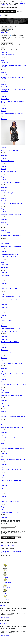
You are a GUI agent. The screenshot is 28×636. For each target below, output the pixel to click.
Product (11, 29)
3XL (4, 49)
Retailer (5, 29)
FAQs (10, 551)
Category (3, 34)
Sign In (2, 15)
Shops (13, 545)
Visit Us (9, 545)
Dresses (13, 35)
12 (12, 44)
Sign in (2, 562)
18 (3, 44)
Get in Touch (4, 551)
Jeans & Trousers (12, 37)
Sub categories (5, 35)
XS (22, 49)
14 (9, 44)
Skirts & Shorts (5, 38)
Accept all (3, 7)
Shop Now (4, 60)
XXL (8, 49)
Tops (12, 38)
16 (6, 44)
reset (2, 41)
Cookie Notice (16, 551)
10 (15, 44)
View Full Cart (4, 605)
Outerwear (22, 37)
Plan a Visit (17, 9)
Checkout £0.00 (4, 617)
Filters (3, 40)
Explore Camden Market (6, 9)
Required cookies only (12, 7)
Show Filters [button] (4, 32)
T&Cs (6, 553)
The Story (4, 545)
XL (11, 49)
